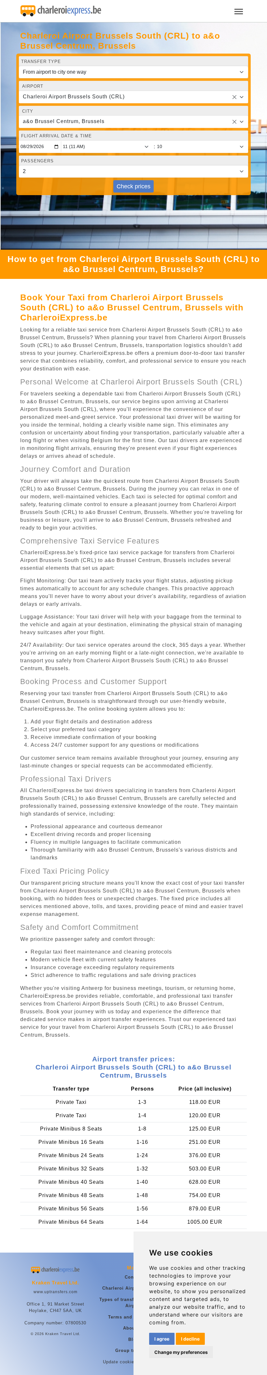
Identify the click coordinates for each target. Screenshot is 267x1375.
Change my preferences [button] (181, 1352)
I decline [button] (190, 1339)
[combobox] (133, 97)
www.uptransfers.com (55, 1292)
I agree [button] (161, 1339)
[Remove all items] (234, 97)
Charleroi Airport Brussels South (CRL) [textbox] (74, 96)
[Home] (61, 11)
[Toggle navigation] (239, 11)
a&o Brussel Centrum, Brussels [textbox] (64, 121)
